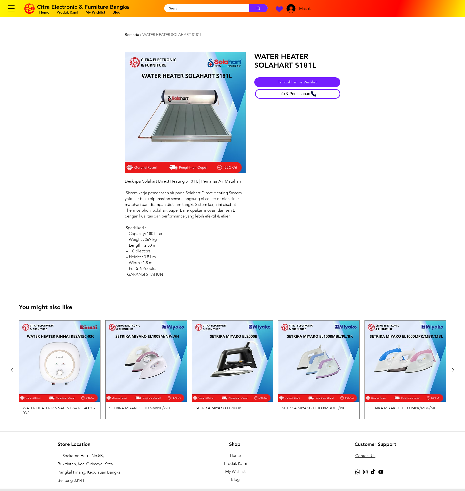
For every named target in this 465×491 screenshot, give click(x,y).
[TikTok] (373, 472)
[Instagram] (365, 472)
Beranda (132, 34)
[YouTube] (381, 472)
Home (235, 455)
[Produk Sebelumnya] (12, 370)
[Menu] (11, 8)
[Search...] (258, 8)
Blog (235, 479)
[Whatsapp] (358, 472)
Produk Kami (235, 463)
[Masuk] (290, 9)
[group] (232, 369)
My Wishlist (235, 471)
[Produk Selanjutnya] (453, 370)
